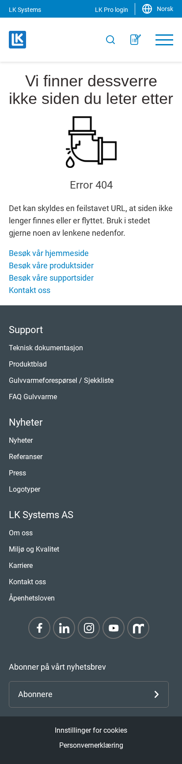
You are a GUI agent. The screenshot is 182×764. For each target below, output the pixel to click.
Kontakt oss (29, 290)
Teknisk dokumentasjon (46, 348)
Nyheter (21, 440)
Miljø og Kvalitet (34, 549)
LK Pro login (111, 9)
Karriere (21, 565)
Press (17, 473)
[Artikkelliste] (136, 40)
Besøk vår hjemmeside (49, 253)
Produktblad (28, 364)
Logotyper (24, 489)
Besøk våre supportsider (51, 277)
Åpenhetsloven (32, 598)
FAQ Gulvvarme (33, 397)
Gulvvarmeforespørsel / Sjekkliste (61, 380)
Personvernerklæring (91, 745)
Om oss (21, 533)
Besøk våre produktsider (51, 265)
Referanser (25, 456)
